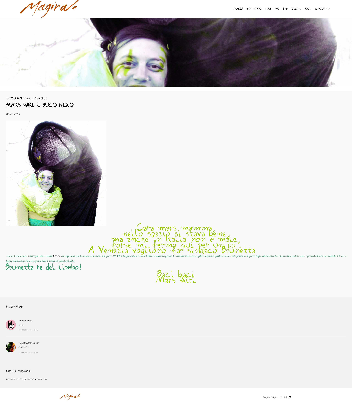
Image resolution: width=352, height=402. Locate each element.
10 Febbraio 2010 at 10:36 (28, 352)
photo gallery (18, 98)
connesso (20, 379)
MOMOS (57, 256)
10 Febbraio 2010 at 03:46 (28, 330)
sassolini (40, 98)
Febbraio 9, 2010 (13, 114)
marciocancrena (25, 320)
